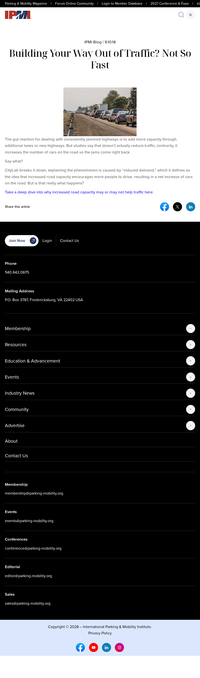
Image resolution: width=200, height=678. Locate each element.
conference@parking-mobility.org (33, 548)
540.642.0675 (17, 272)
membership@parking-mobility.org (34, 493)
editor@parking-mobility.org (28, 576)
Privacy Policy (100, 633)
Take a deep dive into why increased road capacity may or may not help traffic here (79, 192)
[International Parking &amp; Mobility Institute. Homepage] (18, 15)
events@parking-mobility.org (29, 521)
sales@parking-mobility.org (27, 603)
